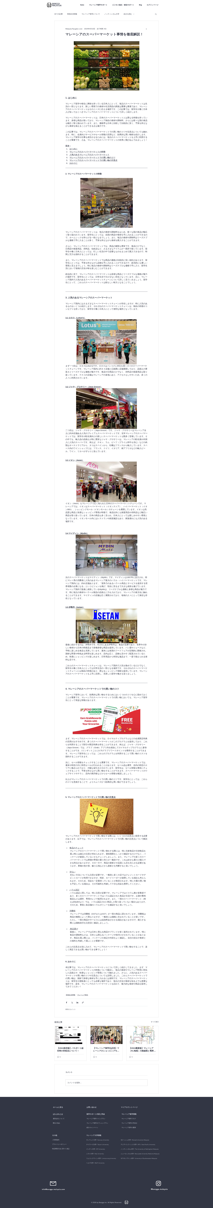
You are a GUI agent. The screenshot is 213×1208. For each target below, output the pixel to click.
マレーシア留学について (91, 14)
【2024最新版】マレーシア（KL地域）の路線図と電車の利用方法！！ (142, 1049)
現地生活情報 (72, 14)
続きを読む (128, 14)
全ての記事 (58, 14)
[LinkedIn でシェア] (77, 1002)
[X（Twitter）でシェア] (72, 1002)
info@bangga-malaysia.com (53, 1189)
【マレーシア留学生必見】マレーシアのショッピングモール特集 (106, 1049)
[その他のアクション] (146, 28)
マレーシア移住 (82, 995)
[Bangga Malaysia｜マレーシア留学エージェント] (158, 1183)
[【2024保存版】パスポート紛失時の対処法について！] (70, 1035)
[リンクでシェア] (83, 1002)
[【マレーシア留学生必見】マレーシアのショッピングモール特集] (107, 1035)
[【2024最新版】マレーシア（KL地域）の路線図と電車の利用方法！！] (142, 1035)
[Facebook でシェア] (66, 1002)
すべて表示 (155, 1022)
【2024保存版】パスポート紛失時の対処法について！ (70, 1049)
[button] (156, 14)
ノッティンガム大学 (111, 14)
